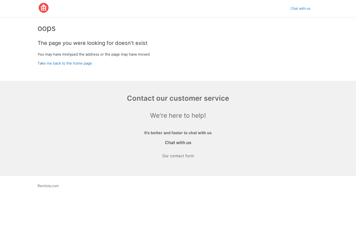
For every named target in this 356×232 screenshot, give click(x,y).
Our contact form (178, 155)
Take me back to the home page (65, 63)
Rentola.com (48, 185)
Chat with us (300, 8)
